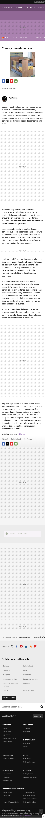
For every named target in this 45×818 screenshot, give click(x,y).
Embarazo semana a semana (10, 685)
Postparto (6, 675)
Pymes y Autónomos (30, 777)
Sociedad (26, 684)
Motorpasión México (29, 802)
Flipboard (11, 81)
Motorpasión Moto (29, 762)
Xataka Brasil (7, 795)
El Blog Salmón (28, 774)
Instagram (26, 646)
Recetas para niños (10, 679)
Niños (6, 37)
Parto (25, 670)
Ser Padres (28, 439)
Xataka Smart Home (9, 738)
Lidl (31, 37)
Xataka (5, 728)
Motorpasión (27, 759)
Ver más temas (9, 698)
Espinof (25, 747)
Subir (36, 716)
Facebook (3, 81)
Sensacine (26, 743)
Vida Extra (26, 731)
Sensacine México (29, 795)
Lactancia (6, 670)
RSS (31, 646)
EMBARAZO (19, 7)
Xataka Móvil (7, 731)
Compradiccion (7, 780)
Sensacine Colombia (30, 799)
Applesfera (6, 735)
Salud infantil (16, 439)
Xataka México (7, 792)
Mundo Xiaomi (7, 741)
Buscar (42, 707)
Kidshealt (22, 434)
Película (14, 37)
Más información (25, 815)
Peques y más (28, 690)
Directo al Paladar (8, 759)
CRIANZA (31, 7)
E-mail (16, 81)
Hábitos (38, 37)
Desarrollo (27, 675)
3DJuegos (26, 728)
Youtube (21, 646)
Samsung (23, 37)
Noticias (6, 666)
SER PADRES (7, 7)
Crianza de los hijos (30, 679)
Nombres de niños (24, 637)
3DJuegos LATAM (29, 792)
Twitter (7, 81)
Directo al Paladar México (11, 802)
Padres (5, 690)
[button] (13, 98)
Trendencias (7, 774)
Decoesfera (6, 777)
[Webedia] (39, 1)
